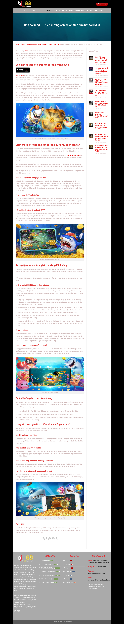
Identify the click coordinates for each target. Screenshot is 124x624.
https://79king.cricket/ (22, 604)
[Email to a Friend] (49, 538)
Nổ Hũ (64, 11)
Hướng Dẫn (79, 11)
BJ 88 (26, 51)
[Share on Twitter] (46, 538)
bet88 (34, 607)
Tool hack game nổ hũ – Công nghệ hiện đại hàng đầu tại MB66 (101, 70)
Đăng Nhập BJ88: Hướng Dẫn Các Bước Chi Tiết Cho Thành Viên (101, 126)
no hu (34, 600)
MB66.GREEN (98, 584)
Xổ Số (71, 11)
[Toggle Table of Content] (26, 70)
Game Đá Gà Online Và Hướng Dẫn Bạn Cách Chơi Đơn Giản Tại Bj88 (101, 148)
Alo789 (17, 611)
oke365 (17, 597)
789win (33, 595)
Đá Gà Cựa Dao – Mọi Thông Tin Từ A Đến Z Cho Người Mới (101, 104)
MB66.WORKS (92, 589)
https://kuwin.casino (24, 600)
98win (25, 597)
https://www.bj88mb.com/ (96, 573)
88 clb (29, 607)
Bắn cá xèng (20, 75)
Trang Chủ (25, 11)
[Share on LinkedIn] (56, 538)
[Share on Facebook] (43, 538)
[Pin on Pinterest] (53, 538)
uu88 (21, 602)
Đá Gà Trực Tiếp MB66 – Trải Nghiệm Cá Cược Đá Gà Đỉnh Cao (101, 81)
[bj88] (25, 4)
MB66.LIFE (100, 586)
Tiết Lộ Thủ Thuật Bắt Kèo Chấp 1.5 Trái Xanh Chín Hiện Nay (101, 93)
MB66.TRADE (92, 586)
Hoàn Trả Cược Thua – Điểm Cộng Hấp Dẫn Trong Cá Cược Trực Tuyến (101, 59)
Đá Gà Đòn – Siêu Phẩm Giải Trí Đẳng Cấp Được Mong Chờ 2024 (101, 137)
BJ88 (17, 44)
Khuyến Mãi (98, 11)
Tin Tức (89, 11)
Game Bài (56, 11)
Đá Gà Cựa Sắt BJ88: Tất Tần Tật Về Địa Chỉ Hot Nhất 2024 (101, 115)
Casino (41, 11)
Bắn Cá (48, 11)
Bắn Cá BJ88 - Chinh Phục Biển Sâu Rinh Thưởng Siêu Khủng (41, 44)
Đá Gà (34, 11)
